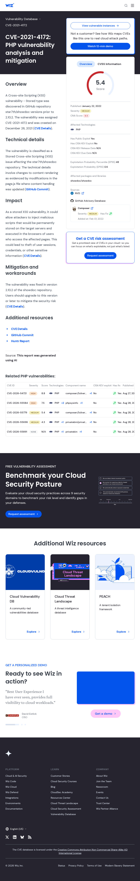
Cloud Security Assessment (66, 808)
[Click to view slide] (12, 724)
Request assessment (100, 255)
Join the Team (104, 781)
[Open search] (126, 5)
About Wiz (101, 775)
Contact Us (102, 797)
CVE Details (42, 128)
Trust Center (103, 803)
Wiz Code (10, 781)
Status (61, 865)
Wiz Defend (11, 792)
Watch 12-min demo (100, 46)
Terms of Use (94, 865)
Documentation (14, 808)
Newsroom (102, 786)
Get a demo (103, 714)
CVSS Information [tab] (109, 64)
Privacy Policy (76, 865)
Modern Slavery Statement (120, 865)
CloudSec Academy (62, 792)
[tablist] (100, 64)
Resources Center (60, 797)
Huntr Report (20, 341)
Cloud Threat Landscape (64, 803)
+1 (91, 393)
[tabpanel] (100, 147)
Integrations (11, 797)
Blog (53, 786)
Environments (12, 803)
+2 (62, 402)
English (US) (16, 828)
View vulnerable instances (98, 25)
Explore (31, 631)
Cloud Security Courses (64, 781)
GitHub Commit (37, 189)
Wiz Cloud (11, 786)
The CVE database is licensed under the (70, 851)
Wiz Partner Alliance (107, 808)
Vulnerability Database (21, 19)
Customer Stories (60, 775)
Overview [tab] (86, 64)
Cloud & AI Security (16, 775)
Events (99, 792)
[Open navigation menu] (132, 5)
